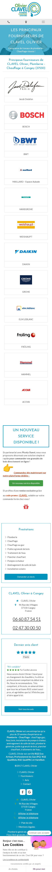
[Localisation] (26, 22)
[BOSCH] (26, 115)
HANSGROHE (26, 209)
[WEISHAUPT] (26, 225)
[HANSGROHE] (26, 197)
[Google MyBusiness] (29, 792)
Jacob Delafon (26, 99)
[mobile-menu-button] (43, 22)
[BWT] (26, 142)
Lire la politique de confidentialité (16, 860)
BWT (26, 154)
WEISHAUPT (26, 236)
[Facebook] (23, 792)
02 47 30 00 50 (27, 627)
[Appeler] (8, 22)
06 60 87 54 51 (27, 619)
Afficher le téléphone (28, 813)
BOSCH (26, 126)
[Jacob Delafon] (26, 87)
